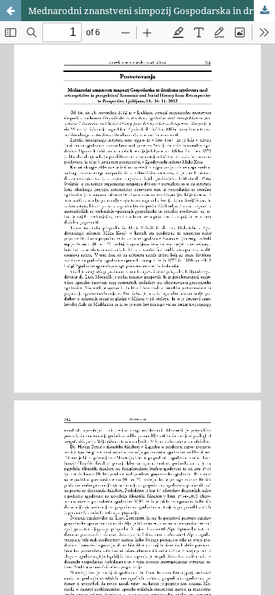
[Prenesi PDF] (264, 10)
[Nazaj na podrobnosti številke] (10, 10)
